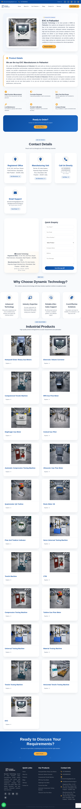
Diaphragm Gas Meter (44, 782)
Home (19, 6)
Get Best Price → (40, 127)
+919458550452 (65, 170)
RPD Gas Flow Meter (43, 780)
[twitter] (68, 2)
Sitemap (59, 6)
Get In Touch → (40, 753)
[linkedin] (71, 2)
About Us (26, 6)
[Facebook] (65, 2)
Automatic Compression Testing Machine (46, 788)
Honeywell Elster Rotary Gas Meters (47, 771)
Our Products (34, 6)
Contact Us (51, 6)
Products (25, 777)
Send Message (59, 268)
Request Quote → (49, 46)
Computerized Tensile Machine (46, 777)
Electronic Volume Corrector (45, 774)
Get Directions (14, 176)
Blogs (43, 6)
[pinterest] (78, 2)
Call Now (65, 177)
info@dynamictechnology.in (15, 203)
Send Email (14, 209)
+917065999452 (24, 1)
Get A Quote (73, 6)
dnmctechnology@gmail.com (10, 1)
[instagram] (75, 2)
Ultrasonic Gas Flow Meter (45, 792)
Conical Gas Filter (42, 785)
